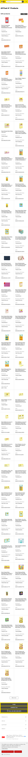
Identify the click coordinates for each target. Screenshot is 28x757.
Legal (7, 735)
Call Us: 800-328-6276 (14, 711)
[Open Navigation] (26, 1)
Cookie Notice (5, 748)
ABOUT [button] (3, 728)
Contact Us (14, 707)
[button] (6, 754)
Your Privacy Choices (20, 736)
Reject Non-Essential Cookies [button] (8, 751)
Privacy (10, 735)
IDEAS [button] (3, 720)
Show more (14, 697)
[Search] (23, 2)
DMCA (20, 735)
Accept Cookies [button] (18, 751)
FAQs (14, 704)
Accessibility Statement (10, 736)
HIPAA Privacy (15, 735)
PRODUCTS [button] (5, 717)
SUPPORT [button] (4, 724)
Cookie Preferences (10, 737)
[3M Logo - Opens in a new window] (3, 1)
